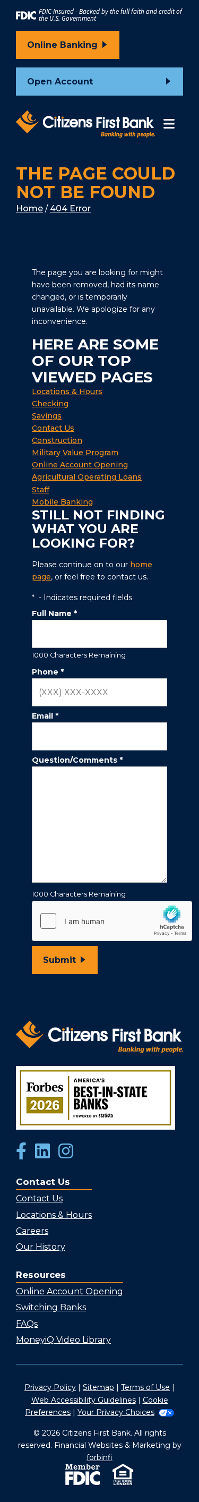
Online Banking (62, 45)
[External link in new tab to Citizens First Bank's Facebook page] (21, 1152)
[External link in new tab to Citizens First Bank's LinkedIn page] (42, 1152)
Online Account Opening (80, 465)
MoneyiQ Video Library (63, 1340)
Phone (48, 672)
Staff (40, 489)
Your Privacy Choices (115, 1412)
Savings (47, 416)
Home (29, 208)
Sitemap (98, 1387)
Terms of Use (145, 1387)
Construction (57, 440)
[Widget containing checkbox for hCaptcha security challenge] (112, 921)
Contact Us (53, 428)
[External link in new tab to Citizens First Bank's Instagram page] (65, 1152)
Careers (32, 1231)
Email (45, 716)
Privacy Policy (50, 1387)
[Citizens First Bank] (85, 124)
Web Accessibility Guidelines (83, 1400)
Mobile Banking (62, 502)
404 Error (70, 208)
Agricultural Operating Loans (87, 477)
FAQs (27, 1324)
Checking (50, 403)
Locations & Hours (67, 391)
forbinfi (99, 1457)
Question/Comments (77, 760)
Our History (40, 1247)
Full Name (54, 613)
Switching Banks (51, 1307)
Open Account (60, 81)
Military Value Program (75, 452)
